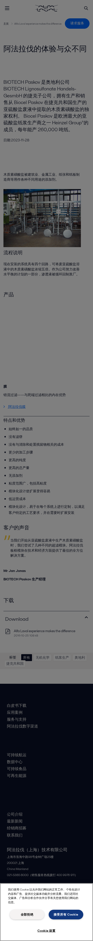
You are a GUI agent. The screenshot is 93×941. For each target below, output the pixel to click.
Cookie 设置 (46, 930)
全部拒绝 (27, 914)
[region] (46, 912)
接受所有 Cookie (66, 914)
